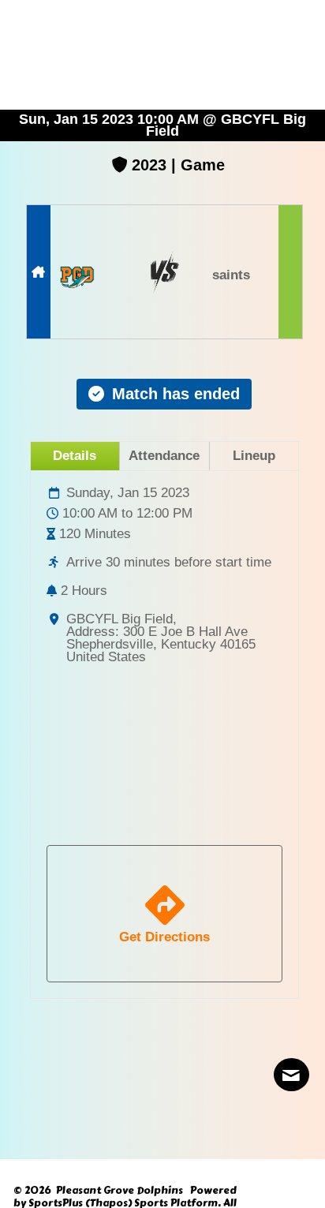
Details (74, 455)
